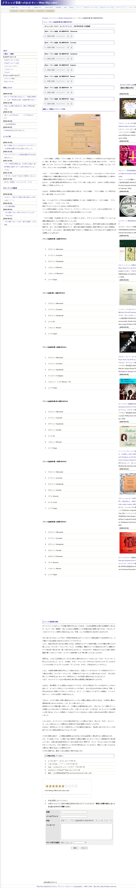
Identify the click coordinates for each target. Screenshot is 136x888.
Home (44, 18)
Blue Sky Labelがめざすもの (46, 886)
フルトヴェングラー (11, 66)
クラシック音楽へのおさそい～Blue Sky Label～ (31, 2)
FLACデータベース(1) (11, 60)
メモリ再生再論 (9, 206)
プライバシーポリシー (64, 886)
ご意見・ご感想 (8, 54)
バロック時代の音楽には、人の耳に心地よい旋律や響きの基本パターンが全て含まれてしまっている (19, 167)
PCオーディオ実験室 (10, 188)
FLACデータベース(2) (11, 63)
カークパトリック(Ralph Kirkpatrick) (59, 18)
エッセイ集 (7, 136)
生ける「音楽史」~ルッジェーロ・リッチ (18, 182)
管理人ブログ (7, 87)
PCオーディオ (9, 81)
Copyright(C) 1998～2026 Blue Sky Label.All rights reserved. (95, 886)
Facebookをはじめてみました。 (15, 130)
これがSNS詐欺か (10, 124)
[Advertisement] (20, 30)
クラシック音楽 (9, 78)
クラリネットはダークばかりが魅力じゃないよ (19, 176)
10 (75, 786)
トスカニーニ (8, 69)
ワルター (7, 72)
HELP (5, 51)
